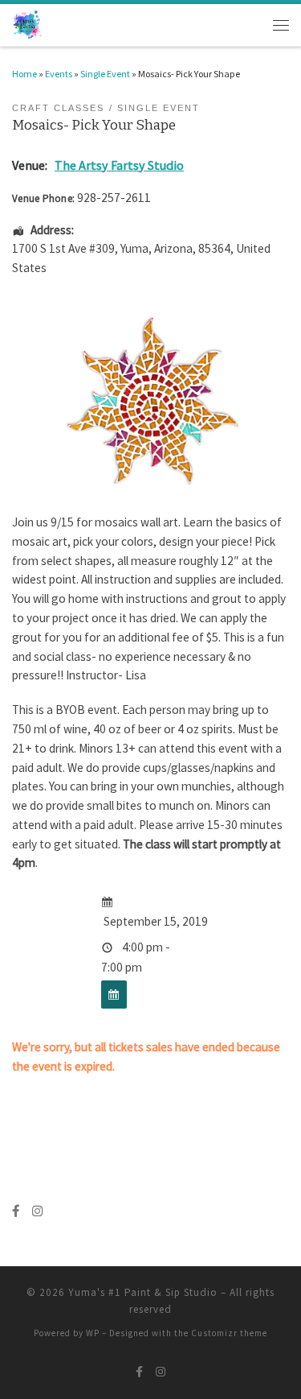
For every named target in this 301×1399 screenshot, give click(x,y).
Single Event (105, 74)
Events (58, 74)
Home (24, 74)
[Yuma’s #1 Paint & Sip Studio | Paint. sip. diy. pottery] (27, 23)
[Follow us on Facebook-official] (15, 1211)
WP (93, 1333)
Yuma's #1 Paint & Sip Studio (143, 1292)
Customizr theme (229, 1333)
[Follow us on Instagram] (37, 1211)
